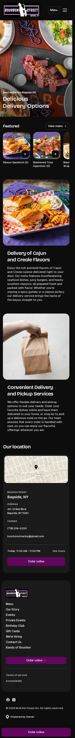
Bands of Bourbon (18, 647)
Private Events (15, 620)
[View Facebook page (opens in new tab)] (8, 700)
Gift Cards (13, 631)
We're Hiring (14, 637)
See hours (59, 551)
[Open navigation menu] (64, 10)
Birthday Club (15, 626)
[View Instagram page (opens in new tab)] (14, 700)
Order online (36, 561)
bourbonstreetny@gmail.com (25, 537)
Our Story (12, 609)
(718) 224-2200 (17, 529)
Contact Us (13, 642)
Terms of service (16, 675)
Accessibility (14, 681)
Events (10, 615)
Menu (54, 10)
